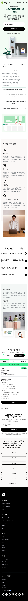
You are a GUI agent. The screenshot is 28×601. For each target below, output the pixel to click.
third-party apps (14, 82)
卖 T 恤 (14, 458)
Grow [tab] (14, 361)
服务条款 (4, 579)
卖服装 (14, 452)
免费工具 (4, 548)
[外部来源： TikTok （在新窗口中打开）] (16, 594)
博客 (3, 537)
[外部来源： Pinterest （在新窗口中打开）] (23, 594)
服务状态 (4, 567)
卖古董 (14, 478)
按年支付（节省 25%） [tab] (19, 355)
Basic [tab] (4, 361)
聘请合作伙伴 (5, 564)
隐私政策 (4, 585)
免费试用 (14, 402)
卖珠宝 (14, 463)
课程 (3, 545)
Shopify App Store (6, 523)
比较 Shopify (5, 539)
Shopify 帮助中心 (6, 559)
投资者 (3, 509)
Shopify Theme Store (7, 520)
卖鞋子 (14, 468)
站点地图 (4, 588)
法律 (3, 582)
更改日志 (4, 550)
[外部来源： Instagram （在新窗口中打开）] (13, 594)
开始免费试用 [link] (14, 29)
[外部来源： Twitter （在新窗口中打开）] (6, 594)
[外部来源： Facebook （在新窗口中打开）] (3, 594)
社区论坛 (4, 561)
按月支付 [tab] (8, 355)
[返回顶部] (3, 494)
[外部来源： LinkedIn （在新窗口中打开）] (19, 594)
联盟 (3, 528)
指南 (3, 542)
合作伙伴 (4, 525)
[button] (26, 2)
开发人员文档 (5, 517)
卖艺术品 (14, 473)
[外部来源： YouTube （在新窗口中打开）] (10, 594)
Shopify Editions (6, 506)
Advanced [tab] (23, 361)
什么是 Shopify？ (6, 503)
